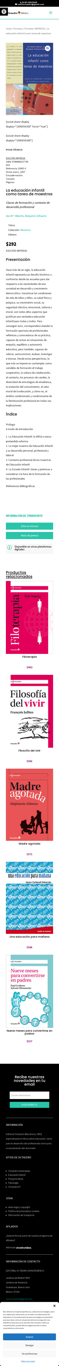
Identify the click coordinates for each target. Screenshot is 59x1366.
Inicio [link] (9, 28)
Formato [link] (18, 28)
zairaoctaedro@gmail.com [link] (19, 1299)
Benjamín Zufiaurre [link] (35, 216)
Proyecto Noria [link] (15, 1178)
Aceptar (29, 1336)
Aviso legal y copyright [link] (19, 1207)
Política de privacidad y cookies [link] (23, 1211)
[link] (4, 12)
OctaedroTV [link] (14, 1186)
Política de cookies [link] (28, 1361)
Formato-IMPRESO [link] (35, 28)
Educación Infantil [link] (17, 1175)
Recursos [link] (25, 230)
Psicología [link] (13, 1182)
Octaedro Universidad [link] (19, 1171)
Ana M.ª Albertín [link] (15, 216)
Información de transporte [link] (21, 1215)
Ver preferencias (29, 1353)
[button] (54, 1305)
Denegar (29, 1345)
